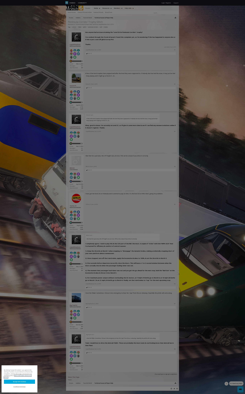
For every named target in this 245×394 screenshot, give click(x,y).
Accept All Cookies (19, 381)
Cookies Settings (19, 386)
